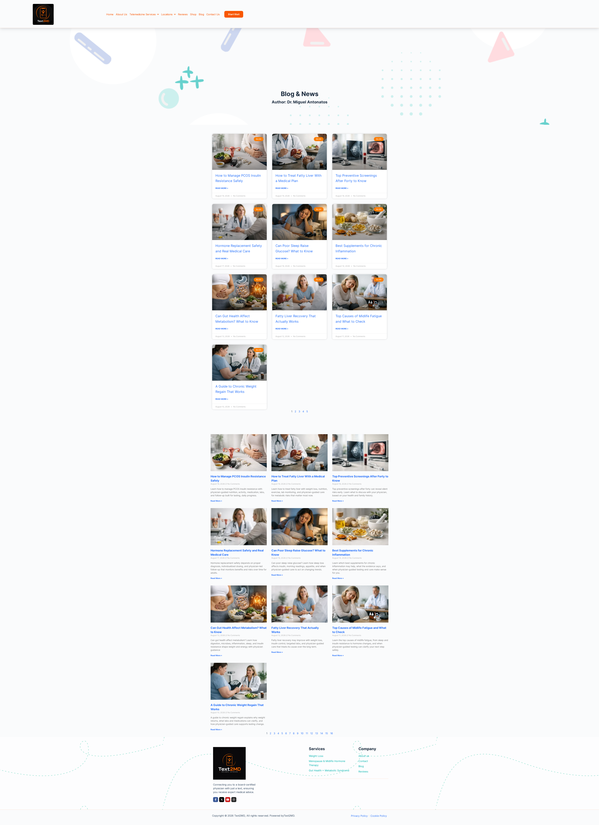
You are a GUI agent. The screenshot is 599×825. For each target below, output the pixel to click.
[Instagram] (233, 799)
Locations (167, 14)
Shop (193, 14)
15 (326, 733)
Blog (201, 14)
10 (302, 733)
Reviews (183, 14)
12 (311, 733)
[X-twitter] (221, 799)
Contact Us (213, 14)
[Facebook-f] (215, 799)
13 (316, 733)
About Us (121, 14)
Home (109, 14)
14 (321, 733)
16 (331, 733)
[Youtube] (227, 799)
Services (317, 749)
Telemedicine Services (142, 14)
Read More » (221, 188)
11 (307, 733)
